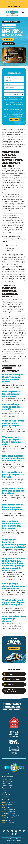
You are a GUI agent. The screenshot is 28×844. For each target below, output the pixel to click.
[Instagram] (24, 831)
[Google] (12, 831)
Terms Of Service (16, 837)
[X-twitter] (8, 831)
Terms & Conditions (19, 116)
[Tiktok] (16, 833)
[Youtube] (16, 831)
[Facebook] (4, 831)
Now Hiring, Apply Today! (14, 2)
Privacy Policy (10, 116)
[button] (23, 12)
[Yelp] (12, 833)
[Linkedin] (20, 831)
